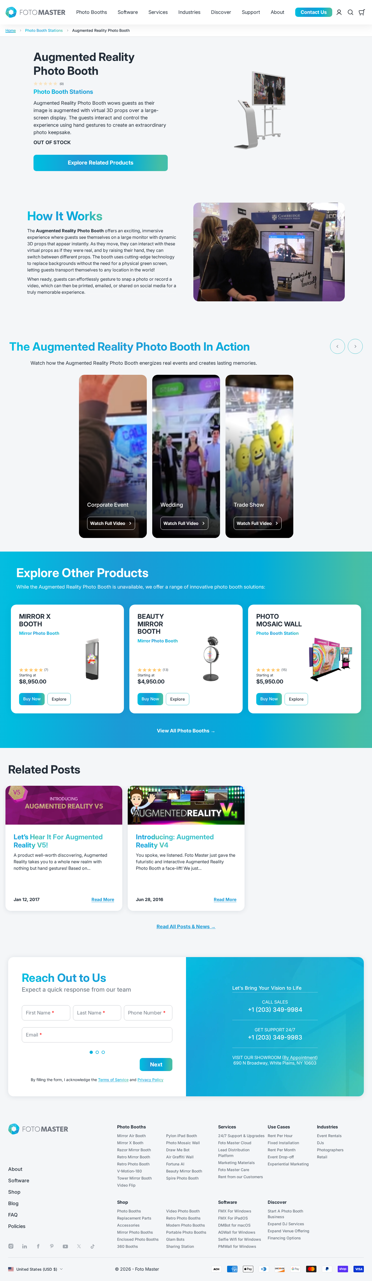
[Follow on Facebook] (38, 1246)
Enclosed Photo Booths (138, 1239)
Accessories (128, 1225)
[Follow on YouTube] (65, 1246)
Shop (14, 1192)
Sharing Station (180, 1246)
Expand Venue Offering (288, 1231)
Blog (13, 1203)
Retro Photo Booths (183, 1218)
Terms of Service (113, 1079)
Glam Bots (175, 1239)
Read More (103, 899)
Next (156, 1064)
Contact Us (314, 12)
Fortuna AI (175, 1164)
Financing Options (284, 1238)
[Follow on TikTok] (92, 1246)
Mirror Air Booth (131, 1135)
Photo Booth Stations (44, 30)
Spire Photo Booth (182, 1178)
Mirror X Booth (130, 1142)
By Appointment (300, 1057)
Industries (189, 12)
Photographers (330, 1149)
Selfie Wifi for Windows (239, 1239)
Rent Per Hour (280, 1135)
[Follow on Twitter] (79, 1246)
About (277, 12)
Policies (17, 1226)
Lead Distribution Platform (233, 1152)
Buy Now (32, 698)
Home (10, 30)
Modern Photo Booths (185, 1225)
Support (251, 12)
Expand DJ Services (286, 1223)
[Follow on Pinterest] (51, 1246)
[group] (113, 456)
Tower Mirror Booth (134, 1178)
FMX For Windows (234, 1211)
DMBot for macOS (234, 1225)
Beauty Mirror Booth (184, 1171)
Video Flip (126, 1185)
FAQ (13, 1215)
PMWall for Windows (237, 1246)
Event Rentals (329, 1135)
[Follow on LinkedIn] (24, 1246)
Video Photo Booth (183, 1211)
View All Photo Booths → (186, 731)
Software (128, 12)
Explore (59, 699)
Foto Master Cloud (234, 1142)
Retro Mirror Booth (133, 1157)
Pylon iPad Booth (181, 1135)
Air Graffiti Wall (180, 1157)
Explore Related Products (100, 162)
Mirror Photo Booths (135, 1232)
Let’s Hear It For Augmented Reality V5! (58, 841)
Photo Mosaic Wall (183, 1142)
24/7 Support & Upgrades (241, 1135)
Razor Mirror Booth (134, 1149)
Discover (221, 12)
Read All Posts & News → (186, 926)
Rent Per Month (281, 1149)
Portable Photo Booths (186, 1232)
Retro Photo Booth (133, 1164)
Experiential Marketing (288, 1164)
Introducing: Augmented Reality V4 (175, 841)
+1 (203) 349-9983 (275, 1037)
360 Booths (127, 1246)
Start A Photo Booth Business (285, 1214)
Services (158, 12)
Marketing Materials (236, 1162)
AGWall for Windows (236, 1232)
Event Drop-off (281, 1157)
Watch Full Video (107, 523)
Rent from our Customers (240, 1176)
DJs (320, 1142)
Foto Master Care (233, 1169)
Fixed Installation (283, 1142)
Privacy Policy (150, 1079)
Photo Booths (91, 12)
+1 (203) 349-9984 (275, 1009)
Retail (322, 1157)
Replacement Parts (134, 1218)
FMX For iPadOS (233, 1218)
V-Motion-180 (129, 1171)
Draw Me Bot (178, 1149)
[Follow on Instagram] (11, 1246)
